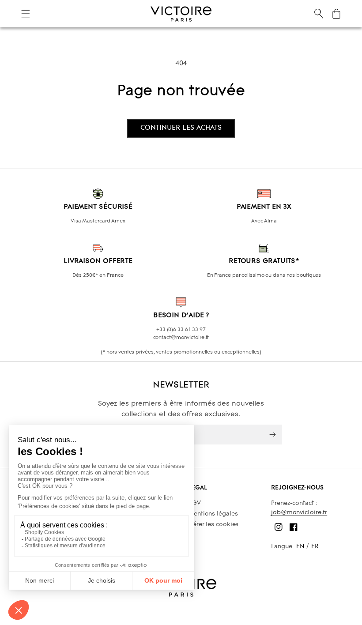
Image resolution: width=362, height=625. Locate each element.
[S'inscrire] (272, 434)
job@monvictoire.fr (299, 513)
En (300, 547)
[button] (25, 14)
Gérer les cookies (213, 524)
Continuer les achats (181, 128)
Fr (315, 547)
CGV (194, 503)
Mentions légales (213, 514)
